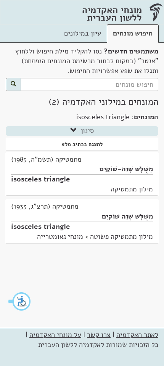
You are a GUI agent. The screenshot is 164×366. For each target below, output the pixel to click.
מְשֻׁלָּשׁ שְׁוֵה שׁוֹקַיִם (127, 216)
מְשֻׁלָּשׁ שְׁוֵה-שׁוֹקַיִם (126, 168)
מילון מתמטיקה (132, 189)
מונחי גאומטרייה (60, 236)
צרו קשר (99, 334)
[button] (19, 301)
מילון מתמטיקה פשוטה (121, 236)
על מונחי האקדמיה (55, 334)
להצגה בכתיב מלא (82, 144)
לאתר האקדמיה (137, 334)
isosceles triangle (40, 179)
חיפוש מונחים (133, 33)
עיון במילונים (82, 33)
